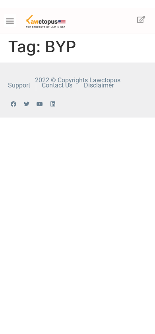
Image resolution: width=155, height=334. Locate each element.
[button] (10, 20)
